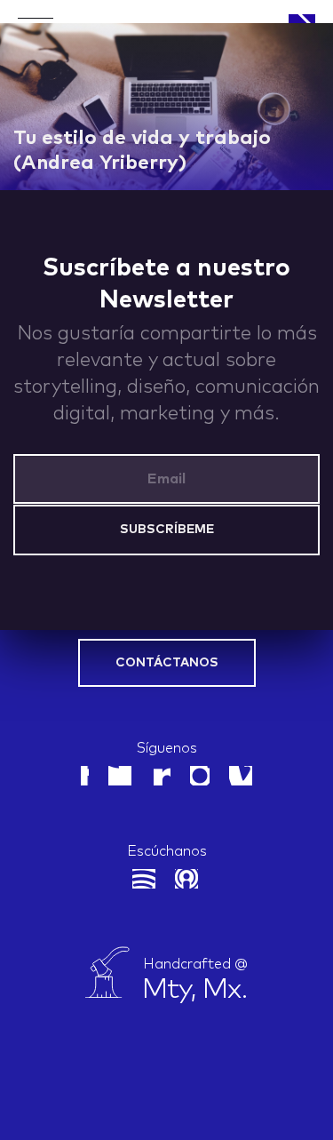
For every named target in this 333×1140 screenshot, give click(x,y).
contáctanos (166, 663)
